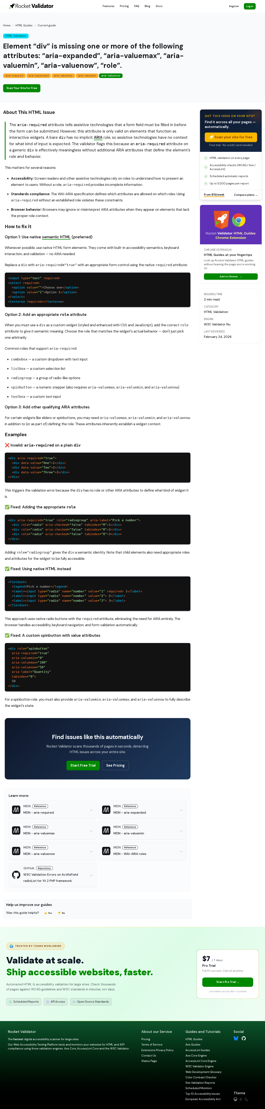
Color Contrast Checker (201, 1077)
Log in (249, 6)
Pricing (124, 6)
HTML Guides (24, 25)
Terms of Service (152, 1044)
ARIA (98, 137)
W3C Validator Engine (200, 1066)
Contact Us (148, 1055)
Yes (48, 913)
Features (108, 6)
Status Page (149, 1061)
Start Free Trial (83, 765)
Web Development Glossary (204, 1072)
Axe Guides (193, 1044)
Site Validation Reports (200, 1083)
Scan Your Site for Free (21, 88)
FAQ (136, 6)
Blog (147, 6)
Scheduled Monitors (199, 1088)
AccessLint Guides (198, 1050)
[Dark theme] (246, 1099)
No (61, 913)
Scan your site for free (233, 137)
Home (7, 25)
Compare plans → (246, 195)
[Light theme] (241, 1099)
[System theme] (235, 1099)
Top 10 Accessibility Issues (203, 1094)
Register (234, 6)
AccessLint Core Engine (201, 1061)
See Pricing (115, 765)
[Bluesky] (236, 1038)
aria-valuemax (63, 75)
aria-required (14, 75)
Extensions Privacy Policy (157, 1050)
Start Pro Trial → (227, 982)
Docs (159, 6)
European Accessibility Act (203, 1099)
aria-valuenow (110, 75)
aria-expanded (39, 75)
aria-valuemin (87, 75)
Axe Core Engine (196, 1055)
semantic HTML (56, 237)
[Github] (243, 1038)
